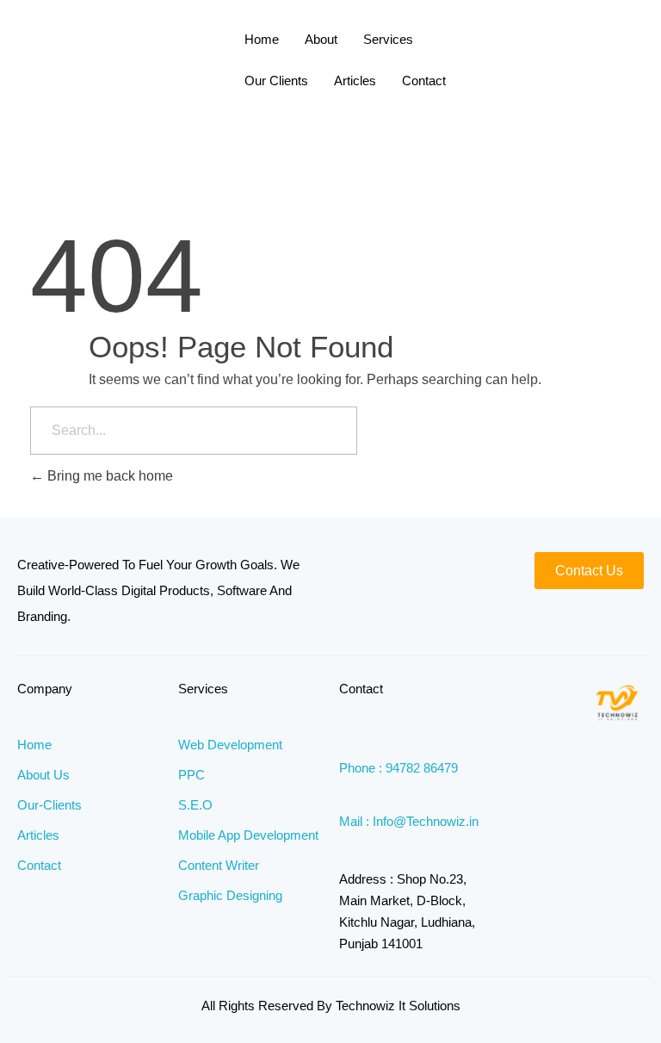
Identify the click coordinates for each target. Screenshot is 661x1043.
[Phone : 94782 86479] (345, 746)
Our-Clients (49, 805)
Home (261, 39)
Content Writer (218, 865)
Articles (355, 80)
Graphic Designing (230, 895)
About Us (43, 774)
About (321, 39)
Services (388, 39)
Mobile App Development (248, 835)
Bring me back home (108, 476)
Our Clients (276, 80)
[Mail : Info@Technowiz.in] (345, 799)
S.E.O (195, 805)
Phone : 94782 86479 (398, 768)
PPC (191, 774)
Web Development (230, 744)
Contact (424, 80)
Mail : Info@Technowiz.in (409, 821)
